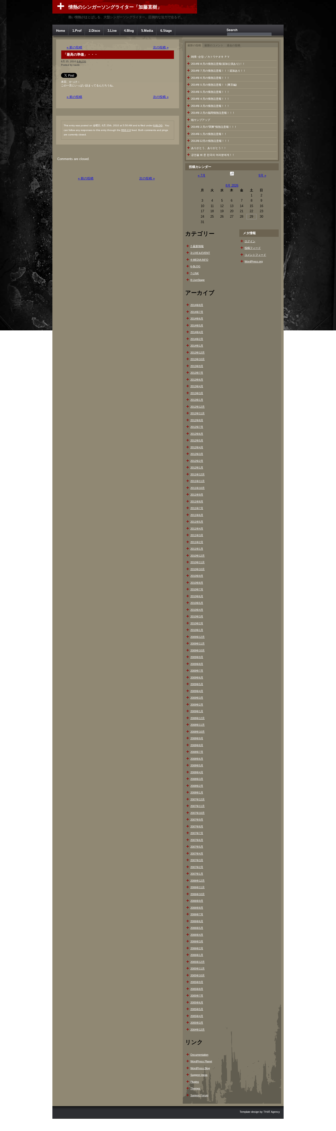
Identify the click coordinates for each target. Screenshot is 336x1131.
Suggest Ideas (199, 1074)
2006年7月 (196, 914)
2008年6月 (196, 758)
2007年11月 (197, 806)
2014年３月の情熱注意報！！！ (210, 105)
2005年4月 (196, 1016)
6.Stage (166, 30)
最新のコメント (213, 45)
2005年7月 (196, 995)
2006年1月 (196, 954)
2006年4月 (196, 934)
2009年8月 (196, 663)
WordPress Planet (201, 1061)
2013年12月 (197, 352)
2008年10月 (197, 731)
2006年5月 (196, 927)
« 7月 (201, 175)
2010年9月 (196, 575)
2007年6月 (196, 840)
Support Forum (199, 1095)
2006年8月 (196, 907)
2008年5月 (196, 765)
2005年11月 (197, 968)
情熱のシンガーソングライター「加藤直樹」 (115, 7)
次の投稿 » (160, 47)
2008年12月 (197, 718)
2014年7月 (196, 311)
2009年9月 (196, 657)
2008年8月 (196, 745)
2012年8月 (196, 420)
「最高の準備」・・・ (80, 54)
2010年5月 (196, 602)
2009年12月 (197, 636)
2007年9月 (196, 819)
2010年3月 (196, 616)
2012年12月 (197, 406)
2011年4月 (196, 528)
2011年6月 (196, 515)
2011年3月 (196, 535)
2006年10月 (197, 894)
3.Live (112, 30)
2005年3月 (196, 1022)
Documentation (199, 1054)
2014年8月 (196, 305)
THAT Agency (271, 1111)
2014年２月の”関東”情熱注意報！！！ (214, 126)
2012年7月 (196, 426)
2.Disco (94, 30)
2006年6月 (196, 921)
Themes (195, 1088)
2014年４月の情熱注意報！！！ (210, 98)
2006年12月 (197, 880)
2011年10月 (197, 487)
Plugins (194, 1081)
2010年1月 (196, 630)
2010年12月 (197, 555)
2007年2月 (196, 867)
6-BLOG (81, 61)
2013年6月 (196, 379)
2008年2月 (196, 785)
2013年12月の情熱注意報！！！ (210, 140)
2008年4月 (196, 772)
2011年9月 (196, 494)
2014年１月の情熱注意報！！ (209, 133)
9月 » (262, 175)
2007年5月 (196, 846)
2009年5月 (196, 684)
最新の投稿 (194, 45)
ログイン (249, 241)
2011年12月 (197, 474)
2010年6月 (196, 596)
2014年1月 (196, 345)
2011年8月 (196, 501)
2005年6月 (196, 1002)
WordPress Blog (200, 1068)
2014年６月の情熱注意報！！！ (210, 77)
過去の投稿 (233, 45)
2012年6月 (196, 433)
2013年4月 (196, 386)
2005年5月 (196, 1009)
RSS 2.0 (126, 130)
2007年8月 (196, 826)
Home (60, 30)
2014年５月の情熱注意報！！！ (210, 91)
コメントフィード (255, 254)
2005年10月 (197, 975)
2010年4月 (196, 609)
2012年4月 (196, 447)
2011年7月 (196, 508)
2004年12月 (197, 1029)
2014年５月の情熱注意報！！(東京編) (214, 84)
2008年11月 (197, 724)
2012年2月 (196, 460)
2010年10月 (197, 569)
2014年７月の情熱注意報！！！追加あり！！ (218, 70)
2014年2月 (196, 339)
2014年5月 (196, 325)
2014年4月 (196, 332)
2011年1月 (196, 548)
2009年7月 (196, 670)
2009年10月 (197, 650)
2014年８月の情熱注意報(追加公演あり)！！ (218, 63)
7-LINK (194, 273)
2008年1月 (196, 792)
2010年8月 (196, 582)
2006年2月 (196, 948)
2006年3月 (196, 941)
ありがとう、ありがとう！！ (208, 147)
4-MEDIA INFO (199, 259)
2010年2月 (196, 623)
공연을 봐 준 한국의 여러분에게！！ (213, 154)
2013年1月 (196, 399)
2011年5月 (196, 521)
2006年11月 (197, 887)
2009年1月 (196, 711)
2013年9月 (196, 366)
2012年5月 (196, 440)
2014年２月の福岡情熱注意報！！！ (213, 112)
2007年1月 (196, 873)
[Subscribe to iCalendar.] (232, 175)
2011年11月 (197, 481)
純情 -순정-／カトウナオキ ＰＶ (210, 56)
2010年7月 (196, 589)
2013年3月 (196, 393)
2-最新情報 (197, 246)
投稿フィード (252, 247)
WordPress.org (253, 261)
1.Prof (76, 30)
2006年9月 (196, 900)
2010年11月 (197, 562)
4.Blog (129, 30)
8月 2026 (232, 185)
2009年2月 (196, 704)
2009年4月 (196, 691)
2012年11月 (197, 413)
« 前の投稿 (74, 47)
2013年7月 (196, 372)
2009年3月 (196, 697)
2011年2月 (196, 542)
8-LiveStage (197, 279)
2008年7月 (196, 751)
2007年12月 (197, 799)
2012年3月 (196, 453)
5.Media (147, 30)
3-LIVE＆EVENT (200, 252)
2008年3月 (196, 778)
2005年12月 (197, 961)
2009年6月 (196, 677)
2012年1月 (196, 467)
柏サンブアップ (200, 119)
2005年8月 (196, 988)
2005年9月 (196, 982)
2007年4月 (196, 853)
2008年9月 (196, 738)
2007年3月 (196, 860)
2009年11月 (197, 643)
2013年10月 (197, 359)
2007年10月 (197, 812)
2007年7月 (196, 833)
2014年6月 (196, 318)
